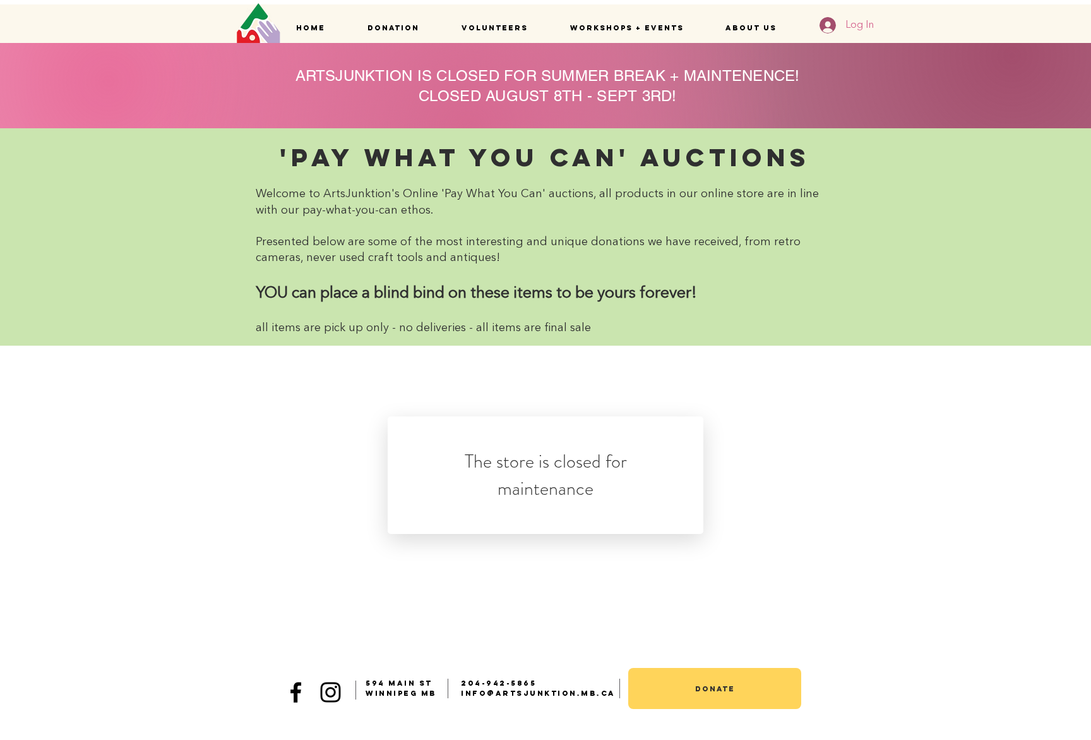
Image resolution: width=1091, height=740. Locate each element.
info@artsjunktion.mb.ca (538, 693)
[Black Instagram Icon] (330, 692)
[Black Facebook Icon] (295, 692)
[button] (405, 28)
